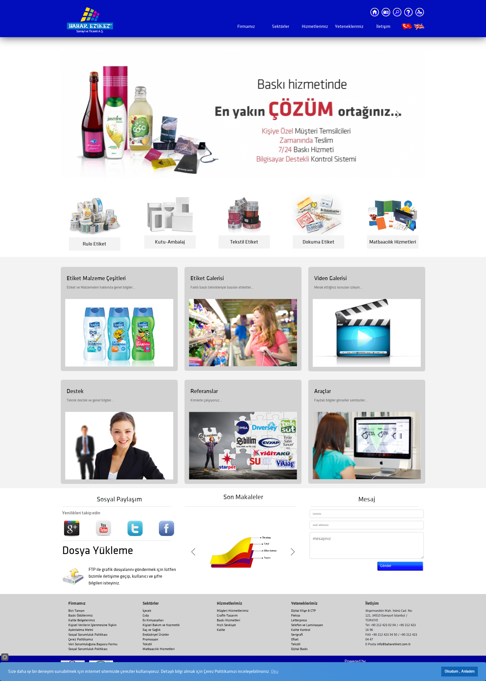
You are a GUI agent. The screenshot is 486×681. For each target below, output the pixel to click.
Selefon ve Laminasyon (307, 625)
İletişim (383, 26)
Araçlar (322, 391)
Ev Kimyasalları (153, 620)
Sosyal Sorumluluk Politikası (87, 635)
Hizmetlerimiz (315, 26)
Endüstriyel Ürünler (156, 635)
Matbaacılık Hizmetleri (159, 649)
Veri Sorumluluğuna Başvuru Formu (92, 644)
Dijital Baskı (299, 649)
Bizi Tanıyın (76, 611)
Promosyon (150, 639)
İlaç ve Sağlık (152, 630)
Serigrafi (297, 635)
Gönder (385, 566)
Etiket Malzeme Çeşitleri (96, 278)
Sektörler (280, 26)
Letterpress (299, 620)
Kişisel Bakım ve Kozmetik (161, 625)
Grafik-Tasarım (227, 615)
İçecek (147, 611)
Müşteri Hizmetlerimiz (233, 611)
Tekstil (147, 644)
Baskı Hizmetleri (228, 620)
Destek (75, 391)
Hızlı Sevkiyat (226, 625)
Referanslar (204, 391)
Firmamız (246, 26)
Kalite (221, 630)
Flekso (295, 615)
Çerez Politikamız (80, 639)
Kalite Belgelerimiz (81, 620)
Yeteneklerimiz (349, 26)
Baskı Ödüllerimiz (80, 615)
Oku (274, 671)
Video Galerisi (330, 278)
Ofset (294, 639)
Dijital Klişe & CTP (303, 611)
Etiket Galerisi (207, 278)
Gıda (146, 615)
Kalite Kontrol (300, 630)
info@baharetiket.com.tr (394, 644)
